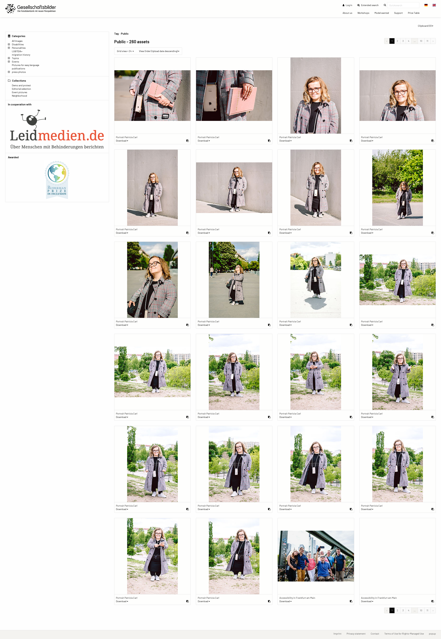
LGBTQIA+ (17, 51)
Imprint (339, 633)
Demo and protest (21, 85)
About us (349, 12)
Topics (15, 58)
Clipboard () (425, 25)
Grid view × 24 (124, 51)
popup (433, 633)
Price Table (415, 12)
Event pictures (19, 92)
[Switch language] (426, 5)
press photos (19, 71)
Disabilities (18, 44)
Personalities (19, 47)
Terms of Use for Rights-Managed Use (405, 633)
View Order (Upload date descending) (158, 51)
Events (15, 61)
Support (399, 12)
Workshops (364, 12)
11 (427, 40)
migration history (21, 54)
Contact (376, 633)
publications (18, 68)
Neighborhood (19, 95)
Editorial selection (21, 88)
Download (121, 140)
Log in (348, 5)
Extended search (371, 5)
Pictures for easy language (25, 65)
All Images (17, 40)
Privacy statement (357, 633)
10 (421, 40)
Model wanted (383, 12)
